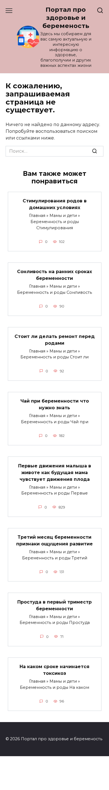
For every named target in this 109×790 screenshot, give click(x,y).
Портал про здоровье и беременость (65, 18)
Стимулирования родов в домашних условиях (55, 204)
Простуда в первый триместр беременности (54, 605)
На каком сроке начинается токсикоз (54, 670)
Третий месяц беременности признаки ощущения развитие (54, 540)
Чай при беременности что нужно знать (54, 404)
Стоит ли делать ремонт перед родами (55, 339)
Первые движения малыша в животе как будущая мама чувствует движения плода (54, 472)
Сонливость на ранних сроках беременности (54, 275)
